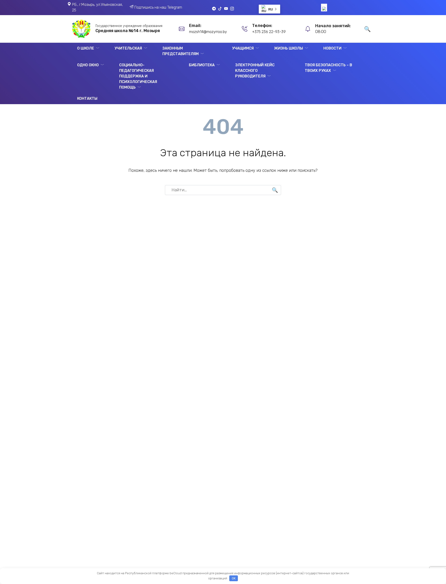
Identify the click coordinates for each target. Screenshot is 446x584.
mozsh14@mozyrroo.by (208, 32)
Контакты (87, 98)
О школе (85, 48)
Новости (332, 48)
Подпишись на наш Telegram (158, 7)
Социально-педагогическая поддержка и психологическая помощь (138, 76)
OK (234, 578)
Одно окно (88, 65)
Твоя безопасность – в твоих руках (328, 68)
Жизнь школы (288, 48)
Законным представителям (180, 51)
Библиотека (202, 65)
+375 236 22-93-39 (269, 32)
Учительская (128, 48)
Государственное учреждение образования (128, 26)
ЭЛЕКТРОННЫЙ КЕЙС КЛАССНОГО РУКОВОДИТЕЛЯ (255, 70)
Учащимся (243, 48)
